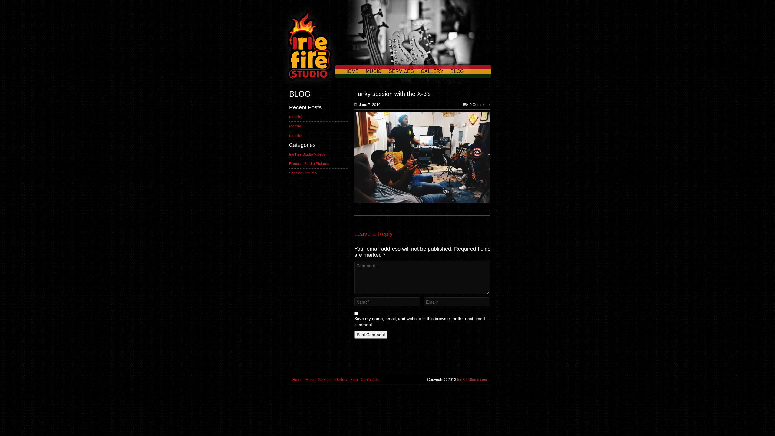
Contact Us (360, 83)
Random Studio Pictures (309, 164)
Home (351, 71)
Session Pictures (303, 173)
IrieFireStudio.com (472, 380)
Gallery (432, 71)
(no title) (295, 117)
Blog (457, 71)
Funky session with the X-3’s (392, 94)
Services (401, 71)
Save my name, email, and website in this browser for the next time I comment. (419, 321)
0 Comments (480, 105)
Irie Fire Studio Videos (307, 154)
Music (373, 71)
